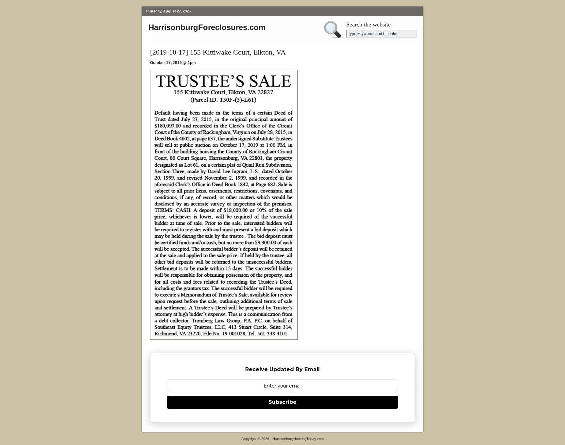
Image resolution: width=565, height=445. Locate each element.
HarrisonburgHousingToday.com (298, 439)
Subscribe (282, 402)
